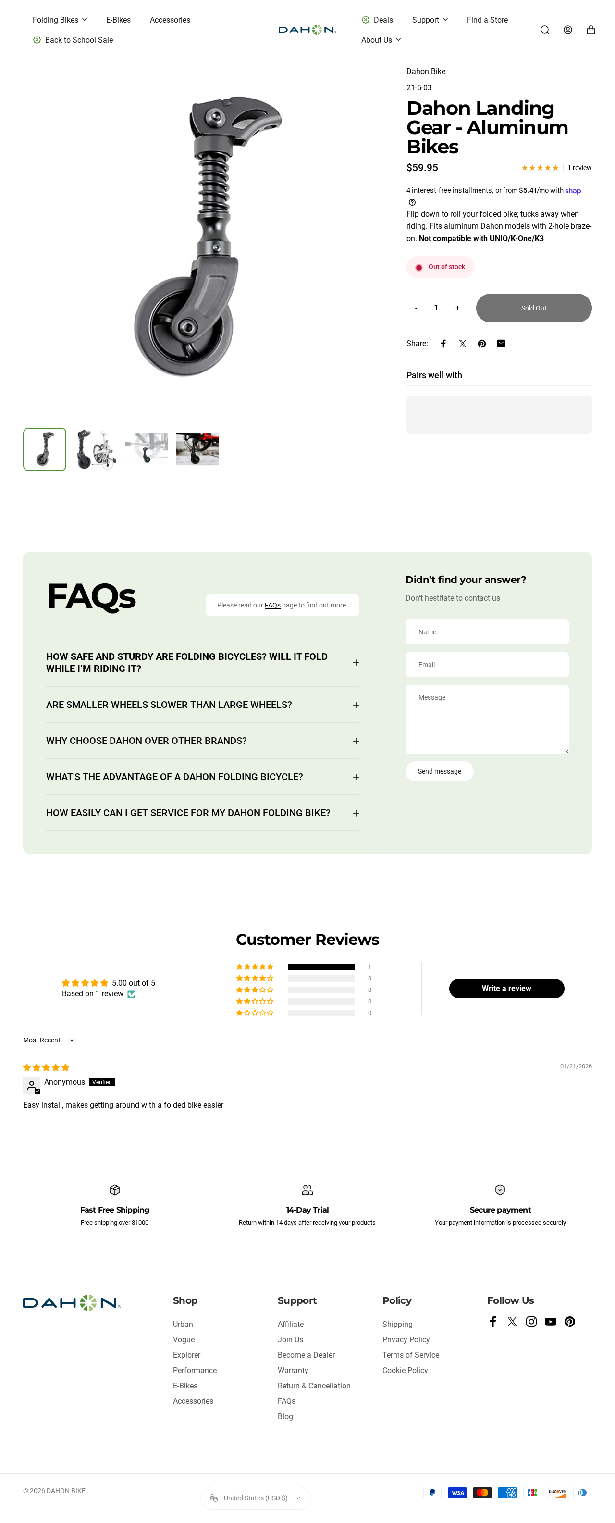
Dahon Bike (425, 71)
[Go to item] (44, 449)
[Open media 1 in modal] (203, 240)
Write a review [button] (506, 988)
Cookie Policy (405, 1370)
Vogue (184, 1339)
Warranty (293, 1370)
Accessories (193, 1401)
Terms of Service (410, 1355)
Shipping (397, 1324)
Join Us (290, 1339)
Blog (285, 1416)
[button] (255, 967)
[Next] (358, 255)
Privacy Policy (406, 1339)
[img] (46, 1067)
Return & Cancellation (314, 1385)
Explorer (186, 1355)
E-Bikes (185, 1385)
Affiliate (291, 1324)
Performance (195, 1370)
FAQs (273, 605)
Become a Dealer (306, 1355)
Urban (183, 1324)
